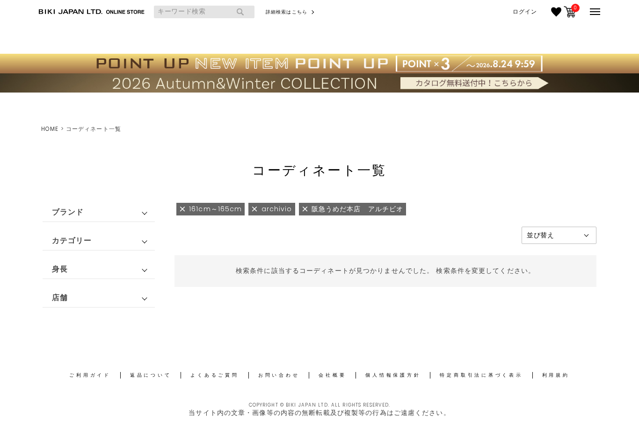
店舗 (60, 297)
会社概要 (332, 375)
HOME (49, 129)
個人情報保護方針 (393, 375)
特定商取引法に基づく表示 (481, 375)
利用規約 (556, 375)
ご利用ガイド (90, 375)
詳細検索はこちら (286, 11)
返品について (151, 375)
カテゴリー (72, 240)
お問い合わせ (279, 375)
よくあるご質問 (214, 375)
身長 (60, 269)
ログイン (525, 11)
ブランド (68, 212)
